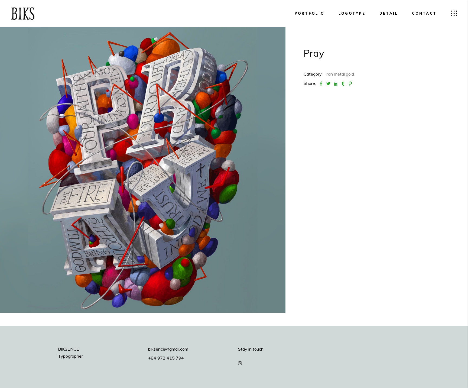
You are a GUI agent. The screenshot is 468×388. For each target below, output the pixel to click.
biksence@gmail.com (168, 349)
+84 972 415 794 (166, 358)
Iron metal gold (340, 74)
